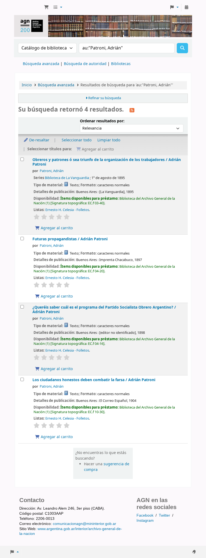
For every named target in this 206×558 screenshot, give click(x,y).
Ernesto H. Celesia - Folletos (67, 209)
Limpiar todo (108, 140)
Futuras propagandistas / (70, 239)
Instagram (145, 520)
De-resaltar (38, 140)
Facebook (145, 515)
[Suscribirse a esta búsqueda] (132, 110)
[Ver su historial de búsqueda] (186, 7)
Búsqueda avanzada (41, 64)
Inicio (27, 85)
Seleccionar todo (76, 140)
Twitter (164, 515)
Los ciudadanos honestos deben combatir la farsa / (93, 380)
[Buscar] (182, 48)
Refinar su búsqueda (104, 98)
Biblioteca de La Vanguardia (67, 177)
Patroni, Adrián (52, 171)
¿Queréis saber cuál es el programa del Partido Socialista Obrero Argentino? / (104, 309)
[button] (46, 7)
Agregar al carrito (56, 228)
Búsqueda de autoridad (85, 64)
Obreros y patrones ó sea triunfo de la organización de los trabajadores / (106, 162)
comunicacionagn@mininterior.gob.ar (84, 523)
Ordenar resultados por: (102, 121)
